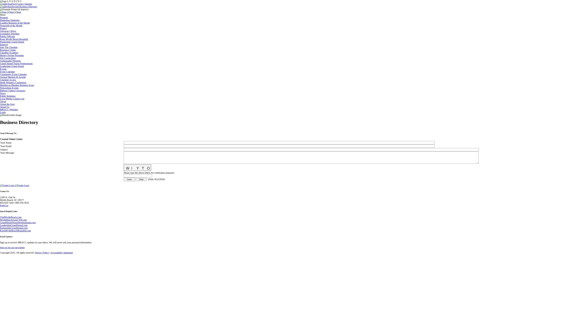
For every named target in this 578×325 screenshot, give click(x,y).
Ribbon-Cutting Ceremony (12, 90)
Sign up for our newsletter (12, 247)
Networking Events (9, 88)
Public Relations (8, 96)
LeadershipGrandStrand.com (13, 225)
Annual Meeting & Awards (13, 77)
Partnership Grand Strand (12, 42)
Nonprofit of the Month (11, 25)
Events (3, 69)
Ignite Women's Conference (13, 82)
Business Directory (28, 6)
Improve (4, 44)
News (3, 93)
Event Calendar (7, 71)
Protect (3, 28)
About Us (4, 107)
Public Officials (7, 36)
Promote (4, 17)
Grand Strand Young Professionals (16, 63)
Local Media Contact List (12, 99)
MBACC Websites (9, 109)
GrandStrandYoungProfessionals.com (18, 222)
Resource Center (8, 50)
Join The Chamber (9, 47)
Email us (4, 205)
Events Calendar (24, 4)
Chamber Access (8, 80)
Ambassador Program (10, 61)
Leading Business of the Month (15, 23)
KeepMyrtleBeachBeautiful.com (15, 230)
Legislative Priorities (9, 33)
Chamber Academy (9, 52)
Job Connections (8, 58)
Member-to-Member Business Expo (17, 85)
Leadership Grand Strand (12, 66)
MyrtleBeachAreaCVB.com (13, 220)
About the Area (7, 104)
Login (3, 112)
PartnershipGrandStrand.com (14, 228)
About (3, 101)
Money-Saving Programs (12, 55)
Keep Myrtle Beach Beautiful (14, 39)
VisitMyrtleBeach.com (10, 217)
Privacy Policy (42, 252)
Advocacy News (8, 31)
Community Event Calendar (13, 74)
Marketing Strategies (10, 20)
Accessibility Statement (62, 252)
